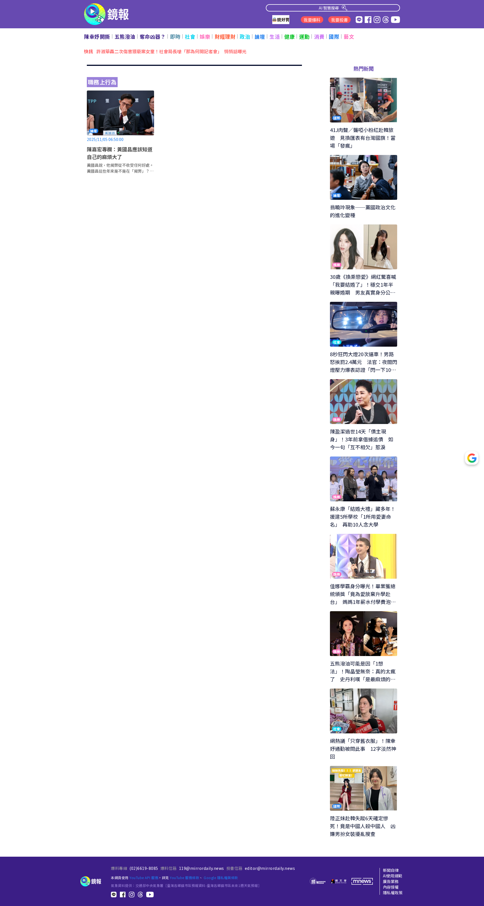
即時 (175, 36)
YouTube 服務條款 (184, 877)
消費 (319, 36)
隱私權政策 (392, 892)
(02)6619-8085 (143, 868)
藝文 (349, 36)
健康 (289, 36)
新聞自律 (391, 870)
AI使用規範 (392, 876)
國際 (334, 36)
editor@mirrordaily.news (270, 868)
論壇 (260, 36)
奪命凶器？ (153, 36)
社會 (190, 36)
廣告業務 (391, 881)
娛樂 (205, 36)
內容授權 (391, 887)
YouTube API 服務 (143, 877)
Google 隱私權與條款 (221, 877)
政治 (245, 36)
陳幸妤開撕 (97, 36)
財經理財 (225, 36)
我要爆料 (312, 20)
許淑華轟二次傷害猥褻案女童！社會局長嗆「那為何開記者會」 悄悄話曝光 (171, 51)
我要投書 (339, 20)
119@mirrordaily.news (201, 868)
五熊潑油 (125, 36)
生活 (274, 36)
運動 (304, 36)
